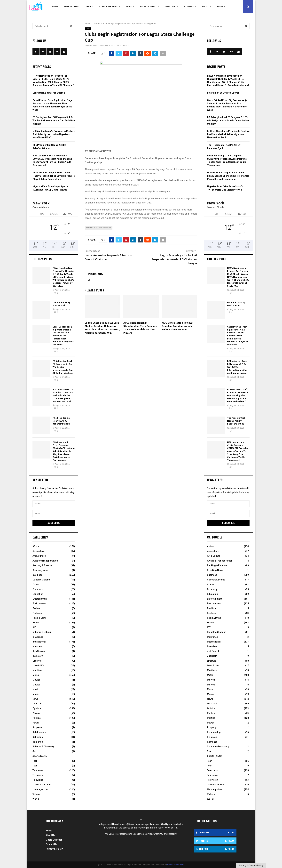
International (72, 6)
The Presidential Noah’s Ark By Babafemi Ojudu (61, 421)
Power (35, 722)
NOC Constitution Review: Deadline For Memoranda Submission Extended (177, 326)
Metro (35, 675)
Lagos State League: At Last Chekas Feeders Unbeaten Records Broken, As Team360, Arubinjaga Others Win (102, 328)
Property (37, 727)
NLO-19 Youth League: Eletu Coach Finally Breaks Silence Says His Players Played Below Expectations (53, 175)
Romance (37, 741)
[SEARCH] (71, 26)
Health (35, 622)
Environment (39, 603)
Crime (35, 584)
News (129, 6)
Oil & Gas (37, 703)
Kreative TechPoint (175, 865)
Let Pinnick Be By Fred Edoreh (48, 92)
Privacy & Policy (54, 849)
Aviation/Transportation (45, 560)
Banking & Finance (42, 565)
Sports (88, 29)
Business (189, 6)
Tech (35, 761)
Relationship (39, 732)
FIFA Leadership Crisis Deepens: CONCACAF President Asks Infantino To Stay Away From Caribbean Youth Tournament (64, 451)
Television (37, 775)
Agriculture (38, 551)
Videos (36, 794)
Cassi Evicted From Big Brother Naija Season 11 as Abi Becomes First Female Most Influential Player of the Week (63, 335)
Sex (34, 751)
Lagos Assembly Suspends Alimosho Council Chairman (108, 257)
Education (37, 594)
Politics (206, 6)
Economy (37, 589)
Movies (36, 679)
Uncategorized (40, 789)
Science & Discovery (43, 746)
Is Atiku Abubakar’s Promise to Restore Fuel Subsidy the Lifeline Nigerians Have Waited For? (53, 134)
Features (37, 613)
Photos (36, 713)
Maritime (37, 670)
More (220, 6)
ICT (34, 627)
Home (55, 6)
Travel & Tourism (41, 784)
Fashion (36, 608)
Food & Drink (39, 618)
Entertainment (148, 6)
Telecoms (37, 770)
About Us (50, 835)
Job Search (38, 651)
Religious (37, 737)
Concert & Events (41, 579)
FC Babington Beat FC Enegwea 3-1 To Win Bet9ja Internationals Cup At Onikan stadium (53, 120)
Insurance (37, 637)
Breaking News (40, 570)
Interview (37, 646)
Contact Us (51, 844)
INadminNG (92, 45)
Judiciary (37, 656)
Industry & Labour (41, 632)
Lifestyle (170, 6)
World (35, 799)
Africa (89, 6)
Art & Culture (39, 556)
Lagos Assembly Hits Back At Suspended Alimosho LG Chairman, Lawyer (174, 259)
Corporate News (108, 6)
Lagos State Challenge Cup (98, 227)
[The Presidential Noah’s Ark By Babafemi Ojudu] (41, 425)
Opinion (36, 708)
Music (35, 689)
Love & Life (38, 665)
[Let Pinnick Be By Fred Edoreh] (41, 310)
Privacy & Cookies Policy (251, 865)
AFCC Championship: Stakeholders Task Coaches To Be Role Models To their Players (140, 328)
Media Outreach (54, 839)
